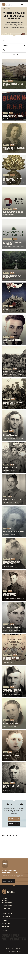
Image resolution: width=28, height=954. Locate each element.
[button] (24, 1)
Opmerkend (18, 951)
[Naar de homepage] (7, 4)
